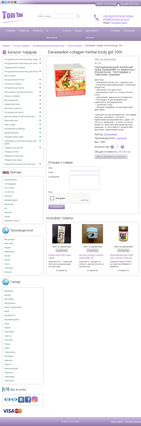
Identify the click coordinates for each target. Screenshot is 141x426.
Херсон (7, 364)
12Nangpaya (10, 183)
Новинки (24, 30)
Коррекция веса (12, 104)
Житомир (8, 299)
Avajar (7, 216)
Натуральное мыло (13, 112)
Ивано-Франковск (13, 307)
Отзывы (115, 30)
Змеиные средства (13, 155)
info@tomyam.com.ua (116, 19)
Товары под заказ (13, 160)
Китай (7, 255)
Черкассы (9, 372)
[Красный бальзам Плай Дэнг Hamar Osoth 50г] (123, 234)
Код (50, 192)
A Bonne (8, 196)
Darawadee (110, 134)
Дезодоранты (11, 100)
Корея (7, 259)
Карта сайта (117, 421)
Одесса (8, 335)
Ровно (7, 344)
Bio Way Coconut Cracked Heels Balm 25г (91, 256)
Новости (38, 30)
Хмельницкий (11, 368)
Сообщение (53, 177)
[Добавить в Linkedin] (9, 2)
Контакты (129, 30)
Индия (7, 247)
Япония (8, 272)
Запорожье (9, 303)
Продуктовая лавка (13, 136)
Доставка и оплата (92, 34)
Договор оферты (133, 421)
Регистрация (110, 3)
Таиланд (121, 138)
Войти (100, 3)
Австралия (9, 239)
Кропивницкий (11, 319)
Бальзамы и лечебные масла (18, 92)
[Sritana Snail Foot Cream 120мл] (61, 234)
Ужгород (8, 356)
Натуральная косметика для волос (21, 71)
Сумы (7, 348)
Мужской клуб (11, 120)
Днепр (7, 295)
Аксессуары (10, 75)
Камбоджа (9, 251)
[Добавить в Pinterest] (12, 2)
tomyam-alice (119, 22)
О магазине (51, 34)
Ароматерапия (11, 132)
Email (50, 172)
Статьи (67, 30)
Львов (7, 327)
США (6, 264)
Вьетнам (8, 243)
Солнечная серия (12, 83)
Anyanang (8, 204)
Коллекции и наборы (14, 128)
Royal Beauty (10, 179)
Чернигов (9, 380)
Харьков (8, 360)
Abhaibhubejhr (11, 200)
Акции (78, 30)
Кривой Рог (10, 315)
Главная (10, 30)
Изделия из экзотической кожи (19, 164)
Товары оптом (11, 151)
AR (5, 208)
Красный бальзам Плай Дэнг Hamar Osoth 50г (121, 256)
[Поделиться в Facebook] (3, 2)
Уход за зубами (12, 96)
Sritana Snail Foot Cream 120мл (59, 256)
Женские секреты (13, 108)
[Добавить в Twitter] (6, 2)
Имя (50, 168)
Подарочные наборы (14, 67)
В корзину (62, 250)
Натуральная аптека (14, 79)
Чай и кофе (9, 124)
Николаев (9, 331)
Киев (6, 311)
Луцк (6, 323)
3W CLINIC (9, 187)
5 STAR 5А (9, 192)
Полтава (8, 339)
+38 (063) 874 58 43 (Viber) (118, 16)
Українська (134, 3)
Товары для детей (13, 147)
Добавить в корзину (114, 156)
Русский (124, 3)
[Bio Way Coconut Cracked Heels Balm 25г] (92, 234)
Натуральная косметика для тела (20, 63)
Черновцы (9, 376)
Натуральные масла (14, 87)
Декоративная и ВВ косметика (19, 116)
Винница (8, 290)
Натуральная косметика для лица (21, 59)
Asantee (8, 212)
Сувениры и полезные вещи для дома (20, 142)
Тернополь (9, 352)
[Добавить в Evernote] (15, 2)
